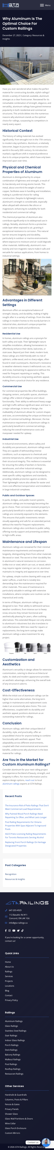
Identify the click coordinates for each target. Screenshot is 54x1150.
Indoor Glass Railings (15, 1040)
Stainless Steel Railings (15, 1030)
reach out (29, 780)
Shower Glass (11, 1114)
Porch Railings (11, 1045)
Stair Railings (11, 1035)
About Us (9, 966)
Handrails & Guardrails (16, 1094)
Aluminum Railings (14, 1021)
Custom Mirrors (12, 1133)
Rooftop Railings (12, 1069)
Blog (7, 990)
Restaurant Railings (14, 1073)
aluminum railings (11, 783)
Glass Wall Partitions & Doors (19, 1118)
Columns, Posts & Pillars (16, 1099)
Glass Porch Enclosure (15, 1128)
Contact (8, 995)
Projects (9, 981)
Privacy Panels (12, 1109)
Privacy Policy (11, 1000)
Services (9, 976)
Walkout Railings (13, 1059)
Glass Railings (11, 1026)
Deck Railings (11, 1049)
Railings (8, 971)
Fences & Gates (12, 1104)
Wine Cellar (10, 1123)
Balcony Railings (12, 1054)
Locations (9, 985)
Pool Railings (11, 1064)
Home (8, 962)
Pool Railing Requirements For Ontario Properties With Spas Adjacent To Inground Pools (25, 826)
